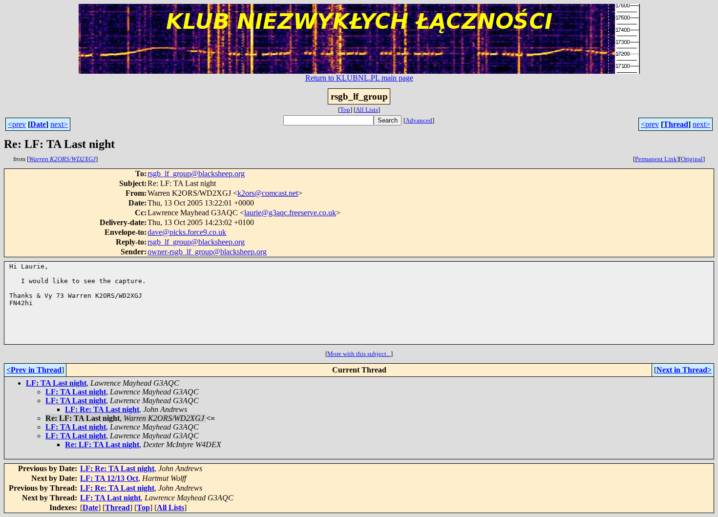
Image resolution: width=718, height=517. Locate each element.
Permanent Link (656, 159)
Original (692, 159)
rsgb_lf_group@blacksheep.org (196, 173)
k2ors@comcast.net (267, 193)
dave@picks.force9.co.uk (187, 232)
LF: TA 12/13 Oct (109, 478)
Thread (675, 124)
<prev (17, 124)
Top (345, 109)
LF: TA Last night (56, 383)
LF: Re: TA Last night (102, 409)
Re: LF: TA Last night (102, 444)
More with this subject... (359, 353)
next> (59, 124)
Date (38, 124)
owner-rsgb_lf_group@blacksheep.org (207, 252)
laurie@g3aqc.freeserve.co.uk (290, 212)
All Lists (367, 109)
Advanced (418, 120)
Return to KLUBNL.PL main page (359, 78)
